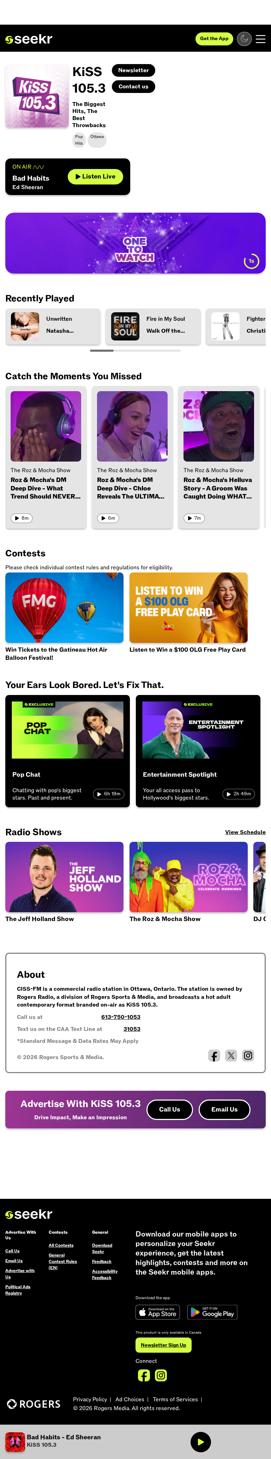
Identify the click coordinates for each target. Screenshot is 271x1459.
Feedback (102, 1261)
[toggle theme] (244, 39)
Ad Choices (129, 1399)
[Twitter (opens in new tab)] (231, 1056)
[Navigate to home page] (28, 39)
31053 (132, 1029)
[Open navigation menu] (260, 39)
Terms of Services (175, 1399)
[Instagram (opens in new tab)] (248, 1056)
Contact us (134, 86)
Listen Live (98, 177)
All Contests (61, 1245)
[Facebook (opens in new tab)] (214, 1056)
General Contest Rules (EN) (63, 1261)
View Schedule (245, 832)
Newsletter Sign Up (163, 1345)
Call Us (169, 1110)
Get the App (214, 38)
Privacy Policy (90, 1399)
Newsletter (133, 70)
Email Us (224, 1110)
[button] (70, 1442)
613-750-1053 (120, 1017)
